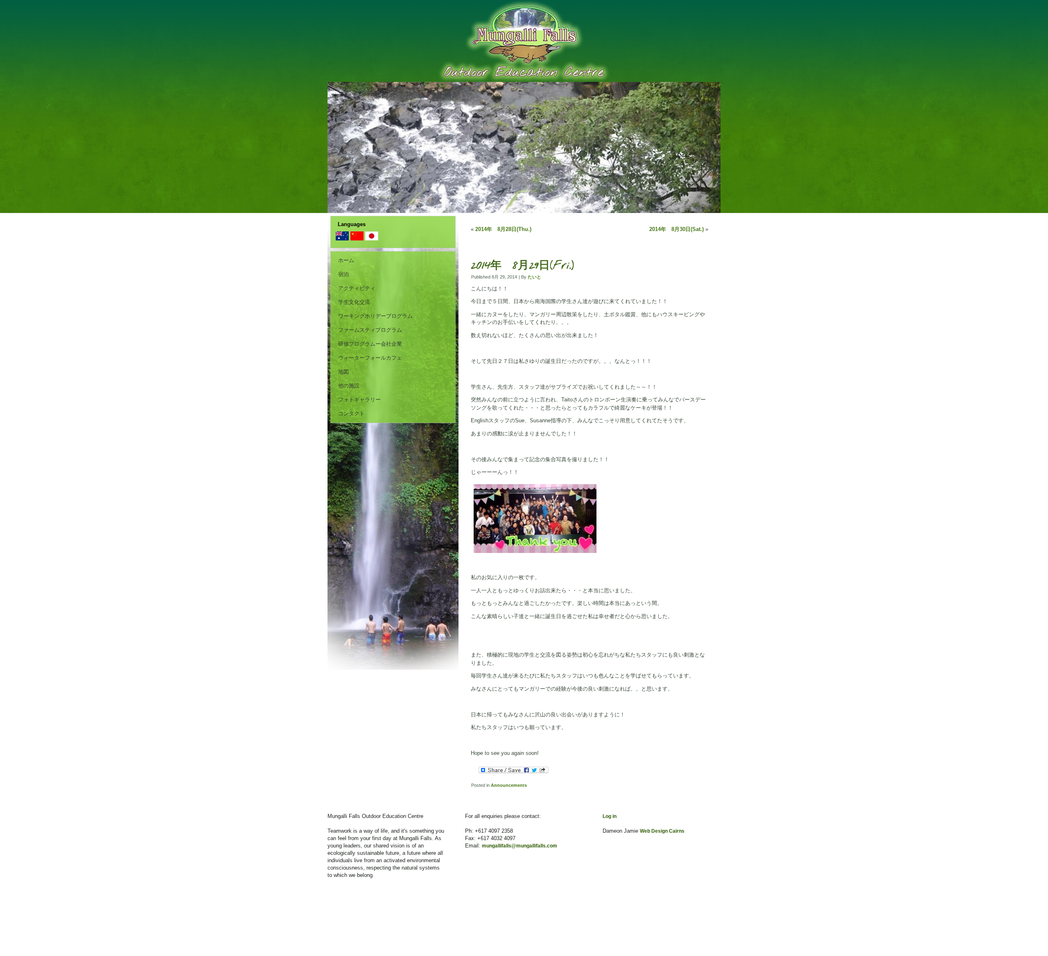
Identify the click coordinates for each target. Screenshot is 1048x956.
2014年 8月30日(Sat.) (676, 229)
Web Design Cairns (662, 831)
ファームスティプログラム (370, 330)
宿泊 (343, 274)
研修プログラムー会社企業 (370, 344)
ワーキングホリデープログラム (375, 316)
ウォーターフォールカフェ (370, 358)
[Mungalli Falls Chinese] (357, 239)
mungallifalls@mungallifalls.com (519, 846)
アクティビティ (356, 288)
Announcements (509, 785)
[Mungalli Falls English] (342, 239)
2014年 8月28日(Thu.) (503, 229)
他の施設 (348, 386)
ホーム (346, 260)
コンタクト (351, 413)
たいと (534, 276)
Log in (610, 816)
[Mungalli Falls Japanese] (371, 239)
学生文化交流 (354, 302)
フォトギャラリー (359, 399)
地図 (343, 372)
